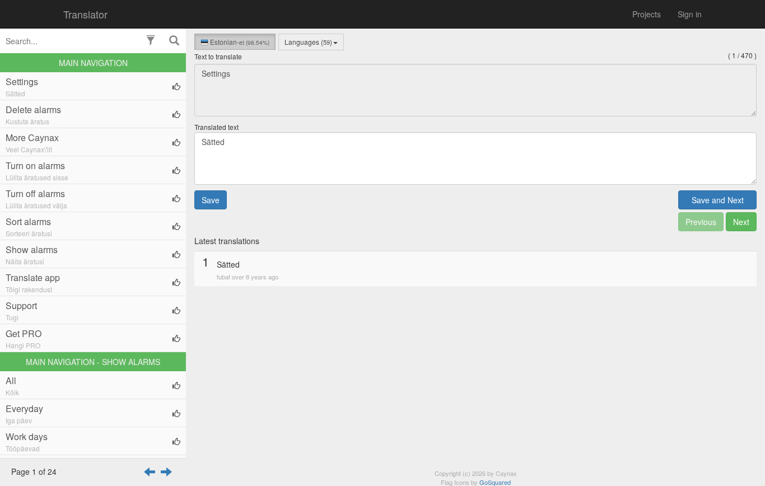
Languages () (308, 41)
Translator (85, 14)
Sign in (690, 14)
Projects (646, 14)
